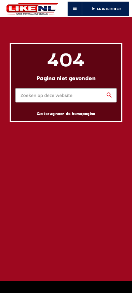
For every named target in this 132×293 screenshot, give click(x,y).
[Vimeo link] (31, 8)
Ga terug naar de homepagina (66, 113)
